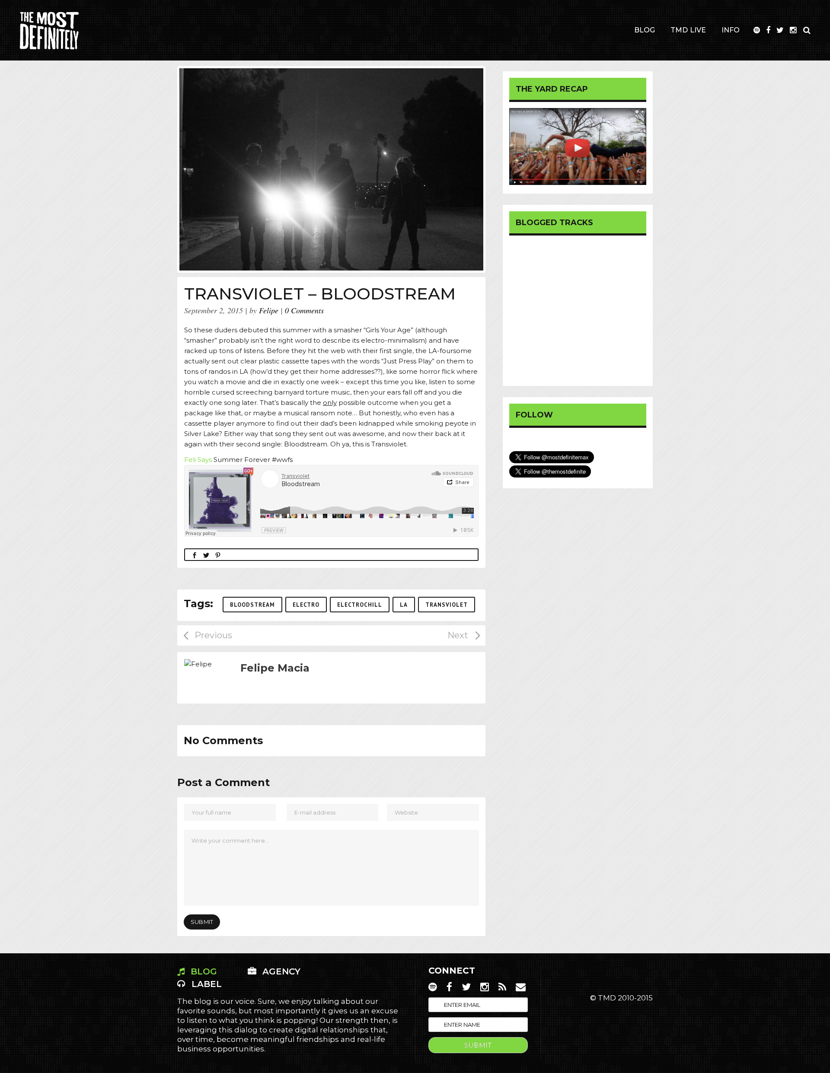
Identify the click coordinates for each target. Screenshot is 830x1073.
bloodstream (252, 604)
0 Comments (304, 310)
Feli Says (199, 459)
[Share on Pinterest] (218, 555)
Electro (306, 604)
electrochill (359, 604)
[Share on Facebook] (195, 555)
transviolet (446, 604)
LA (404, 604)
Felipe (268, 310)
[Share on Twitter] (206, 555)
